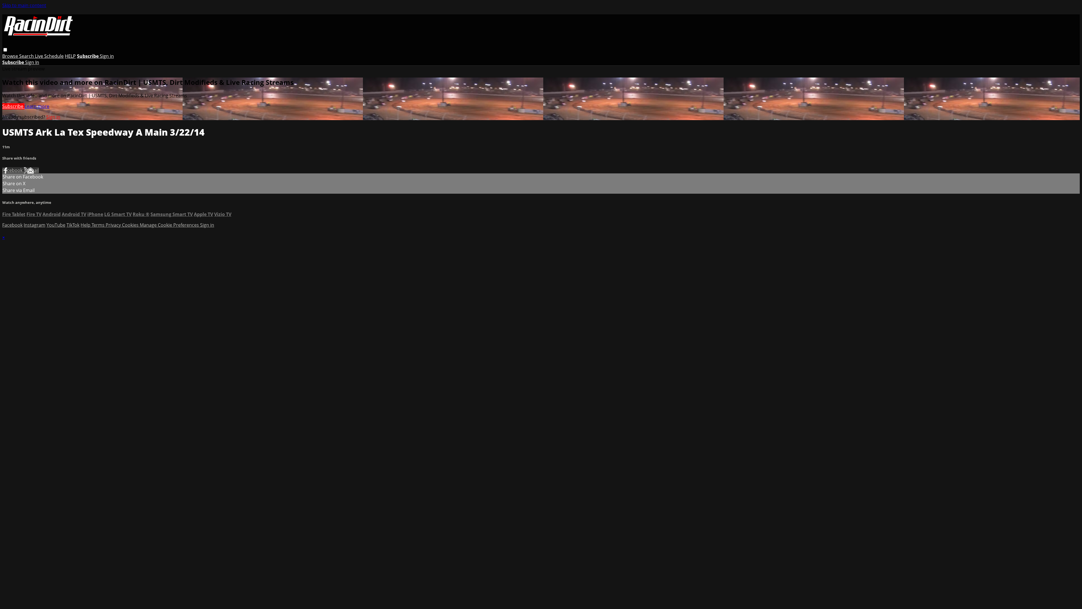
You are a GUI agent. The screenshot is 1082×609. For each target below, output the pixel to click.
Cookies (131, 225)
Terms (99, 225)
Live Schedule (49, 56)
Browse (10, 56)
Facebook (13, 170)
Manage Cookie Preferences (170, 225)
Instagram (34, 225)
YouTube (55, 225)
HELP (70, 56)
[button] (5, 50)
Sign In (32, 62)
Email (33, 170)
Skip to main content (24, 5)
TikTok (72, 225)
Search (27, 56)
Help (86, 225)
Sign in (107, 56)
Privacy (114, 225)
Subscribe (13, 106)
